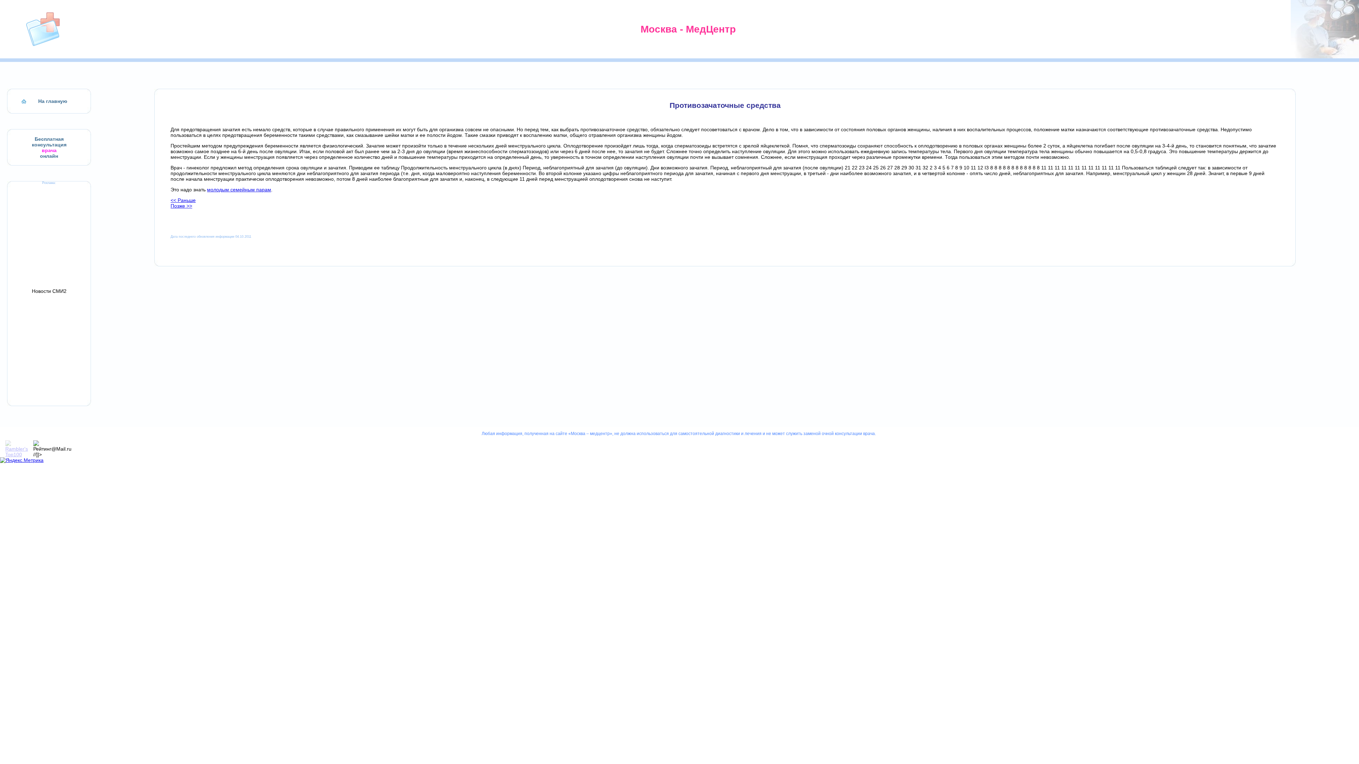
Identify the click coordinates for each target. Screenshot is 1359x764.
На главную (52, 101)
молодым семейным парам (239, 189)
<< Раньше (183, 200)
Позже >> (181, 206)
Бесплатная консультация (49, 141)
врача (49, 150)
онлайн (49, 156)
